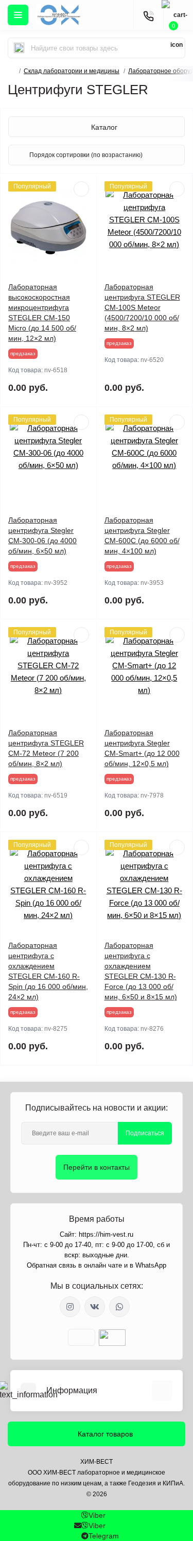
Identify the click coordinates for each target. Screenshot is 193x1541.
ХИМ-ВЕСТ (96, 1461)
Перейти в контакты (96, 1167)
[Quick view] (81, 189)
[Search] (19, 48)
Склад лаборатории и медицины (71, 71)
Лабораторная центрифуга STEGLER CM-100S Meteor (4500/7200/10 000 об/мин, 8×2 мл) (142, 307)
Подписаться (145, 1133)
